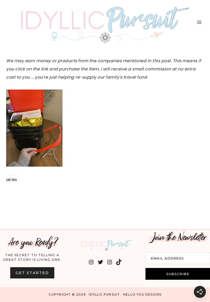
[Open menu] (199, 22)
